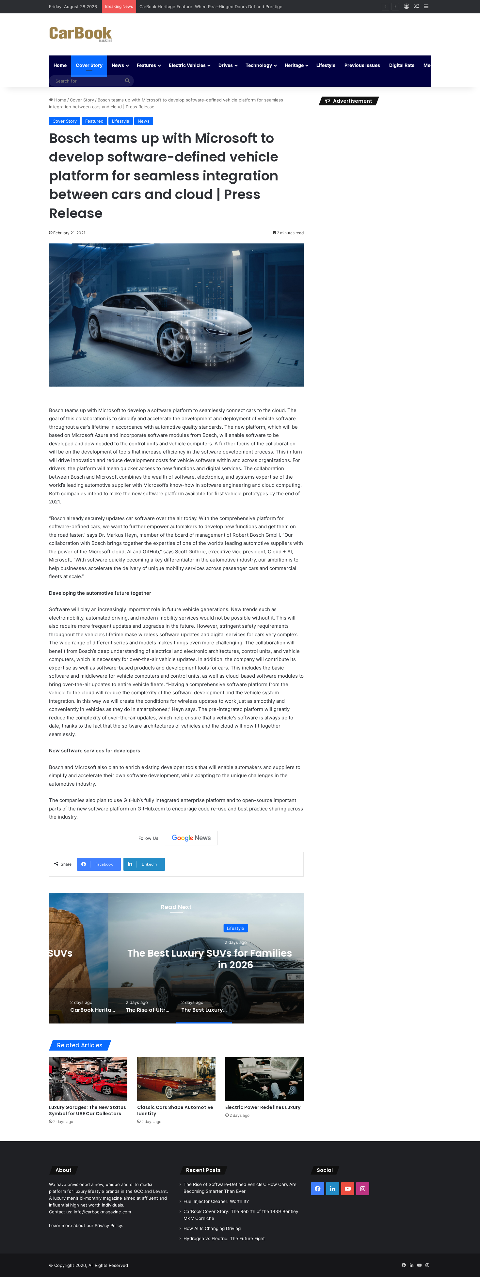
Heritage (294, 65)
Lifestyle (325, 65)
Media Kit (434, 65)
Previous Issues (362, 65)
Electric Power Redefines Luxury (262, 1107)
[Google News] (191, 838)
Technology (259, 65)
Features (146, 65)
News (118, 65)
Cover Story (89, 65)
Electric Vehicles (187, 65)
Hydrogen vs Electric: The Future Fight (224, 1238)
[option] (176, 958)
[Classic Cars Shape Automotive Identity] (176, 1079)
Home (60, 65)
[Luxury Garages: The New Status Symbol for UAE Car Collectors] (88, 1079)
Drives (225, 65)
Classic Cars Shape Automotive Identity (175, 1110)
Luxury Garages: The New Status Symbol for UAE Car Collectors (87, 1110)
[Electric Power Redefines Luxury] (264, 1079)
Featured (94, 121)
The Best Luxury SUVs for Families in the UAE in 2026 (176, 959)
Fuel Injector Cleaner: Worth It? (216, 1201)
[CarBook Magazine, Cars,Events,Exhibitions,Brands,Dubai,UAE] (81, 34)
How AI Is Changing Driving (212, 1228)
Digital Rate (401, 65)
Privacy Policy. (109, 1225)
